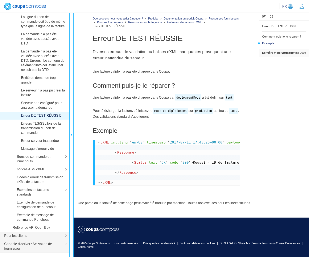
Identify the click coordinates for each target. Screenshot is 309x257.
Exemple (268, 43)
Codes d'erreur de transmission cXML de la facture (40, 179)
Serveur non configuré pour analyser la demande (41, 105)
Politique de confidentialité (159, 243)
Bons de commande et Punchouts (33, 159)
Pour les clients (15, 235)
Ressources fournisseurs (224, 18)
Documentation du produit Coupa (183, 18)
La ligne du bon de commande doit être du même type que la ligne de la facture (43, 21)
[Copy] (264, 16)
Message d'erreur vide (37, 148)
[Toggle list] (66, 157)
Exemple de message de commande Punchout (35, 217)
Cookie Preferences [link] (288, 243)
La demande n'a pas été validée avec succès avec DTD (40, 38)
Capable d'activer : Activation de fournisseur (28, 246)
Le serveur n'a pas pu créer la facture (43, 93)
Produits (153, 18)
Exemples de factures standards (33, 192)
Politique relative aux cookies (198, 243)
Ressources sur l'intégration (145, 22)
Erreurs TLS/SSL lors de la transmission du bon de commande (41, 128)
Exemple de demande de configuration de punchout (36, 205)
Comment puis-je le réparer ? (281, 36)
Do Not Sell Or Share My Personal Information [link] (248, 243)
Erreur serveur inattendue (40, 140)
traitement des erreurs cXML (184, 22)
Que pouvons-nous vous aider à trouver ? (118, 18)
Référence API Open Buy (31, 227)
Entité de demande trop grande (38, 80)
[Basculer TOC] (71, 135)
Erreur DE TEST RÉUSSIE (279, 26)
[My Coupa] (302, 6)
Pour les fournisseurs (110, 22)
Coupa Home (86, 246)
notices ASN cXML (31, 169)
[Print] (271, 16)
